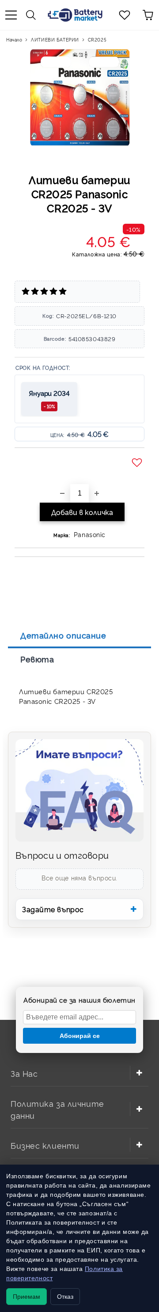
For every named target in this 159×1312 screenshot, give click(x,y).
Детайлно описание (63, 635)
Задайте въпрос (53, 909)
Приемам (26, 1296)
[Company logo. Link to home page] (75, 15)
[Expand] (139, 1073)
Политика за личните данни (57, 1109)
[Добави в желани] (138, 463)
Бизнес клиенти (45, 1144)
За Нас (24, 1073)
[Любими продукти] (124, 15)
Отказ (65, 1296)
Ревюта (37, 659)
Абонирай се (80, 1035)
